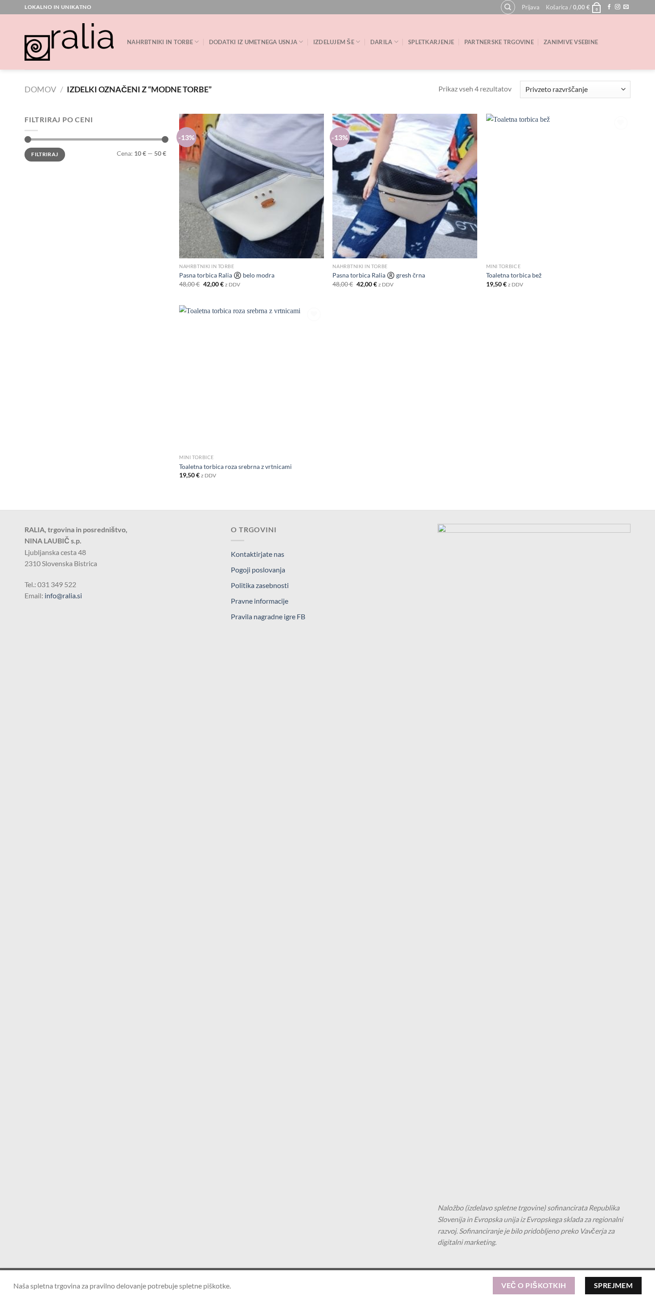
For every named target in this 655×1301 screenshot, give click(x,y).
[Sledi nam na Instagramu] (617, 7)
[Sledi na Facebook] (609, 7)
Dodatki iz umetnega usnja (253, 42)
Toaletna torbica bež (513, 275)
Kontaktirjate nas (257, 554)
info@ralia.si (63, 595)
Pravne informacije (259, 601)
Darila (381, 42)
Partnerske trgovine (499, 42)
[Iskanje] (508, 7)
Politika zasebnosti (260, 585)
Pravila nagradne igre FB (268, 616)
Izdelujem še (333, 42)
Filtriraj (44, 154)
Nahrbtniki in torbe (160, 42)
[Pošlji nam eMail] (626, 7)
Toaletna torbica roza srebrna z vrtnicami (235, 466)
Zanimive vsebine (571, 42)
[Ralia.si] (69, 42)
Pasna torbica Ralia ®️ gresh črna (378, 275)
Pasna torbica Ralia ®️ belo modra (226, 275)
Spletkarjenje (431, 42)
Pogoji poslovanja (258, 569)
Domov (40, 89)
